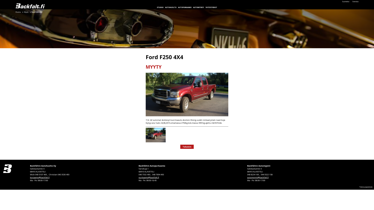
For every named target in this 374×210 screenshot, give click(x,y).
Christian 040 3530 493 (59, 174)
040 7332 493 (144, 174)
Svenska (355, 1)
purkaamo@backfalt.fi (149, 177)
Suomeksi (345, 1)
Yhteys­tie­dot (211, 7)
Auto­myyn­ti (198, 7)
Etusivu (18, 12)
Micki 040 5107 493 (38, 174)
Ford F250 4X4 (37, 12)
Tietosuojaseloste (365, 187)
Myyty (26, 12)
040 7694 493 (158, 174)
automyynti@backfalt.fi (258, 177)
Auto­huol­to (170, 7)
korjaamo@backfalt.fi (40, 177)
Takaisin (187, 146)
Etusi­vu (160, 7)
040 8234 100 (253, 174)
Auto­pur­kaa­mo (185, 7)
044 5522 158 (267, 174)
